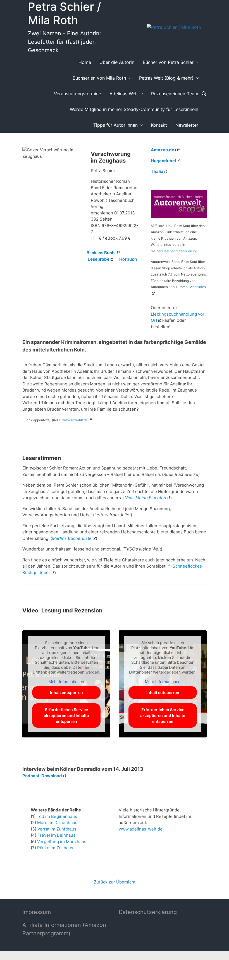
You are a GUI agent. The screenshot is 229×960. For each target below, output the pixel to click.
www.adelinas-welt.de (141, 829)
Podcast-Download (42, 775)
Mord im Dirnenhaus (57, 822)
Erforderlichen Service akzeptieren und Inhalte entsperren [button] (66, 715)
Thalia (157, 171)
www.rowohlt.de (75, 420)
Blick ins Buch (101, 252)
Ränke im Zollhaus (55, 847)
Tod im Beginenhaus (57, 816)
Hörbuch (128, 259)
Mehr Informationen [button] (66, 681)
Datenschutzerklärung (179, 251)
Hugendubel (163, 160)
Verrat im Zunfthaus (56, 829)
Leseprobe (98, 259)
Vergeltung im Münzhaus (61, 841)
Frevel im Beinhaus (56, 835)
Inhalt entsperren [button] (66, 692)
